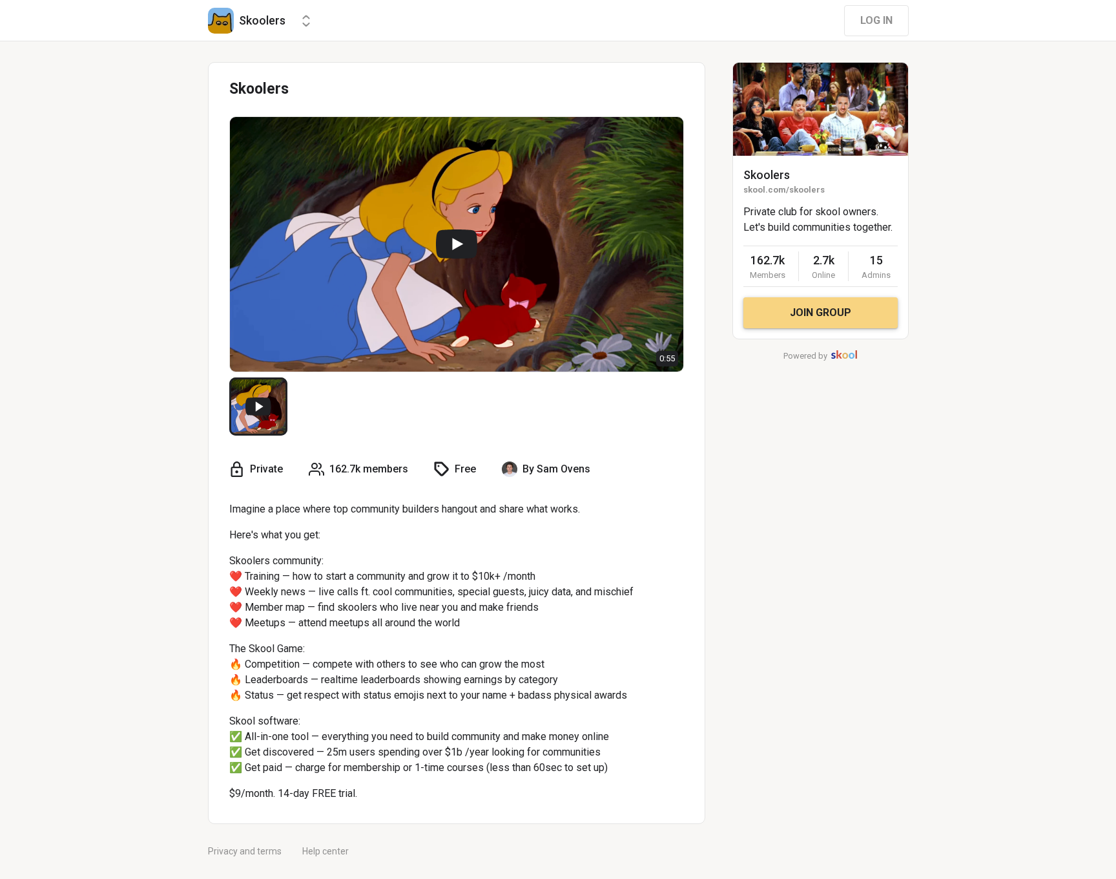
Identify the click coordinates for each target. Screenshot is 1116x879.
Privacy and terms (245, 851)
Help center (325, 851)
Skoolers (766, 175)
